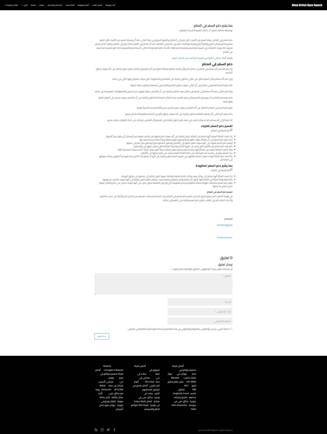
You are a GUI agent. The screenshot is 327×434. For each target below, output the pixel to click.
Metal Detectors (105, 387)
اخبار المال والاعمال (54, 5)
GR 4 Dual (149, 382)
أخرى (26, 5)
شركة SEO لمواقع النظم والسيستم (145, 407)
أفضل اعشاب (97, 5)
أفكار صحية (70, 5)
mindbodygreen (224, 225)
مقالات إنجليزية (12, 5)
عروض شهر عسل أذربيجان (111, 407)
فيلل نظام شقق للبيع (181, 384)
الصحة (33, 5)
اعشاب (41, 5)
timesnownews (224, 237)
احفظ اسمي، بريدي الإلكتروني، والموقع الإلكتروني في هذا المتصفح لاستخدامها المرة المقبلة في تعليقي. (178, 329)
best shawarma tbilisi (184, 407)
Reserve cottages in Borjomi (113, 368)
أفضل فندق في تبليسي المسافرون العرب (146, 389)
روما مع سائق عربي (109, 391)
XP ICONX (118, 389)
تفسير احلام (195, 30)
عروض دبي (182, 374)
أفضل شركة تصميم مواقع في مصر (109, 374)
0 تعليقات (183, 30)
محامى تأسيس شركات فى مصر (110, 384)
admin (221, 30)
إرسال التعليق (101, 336)
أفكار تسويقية (83, 5)
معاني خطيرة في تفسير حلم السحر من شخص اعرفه (196, 58)
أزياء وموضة (110, 5)
